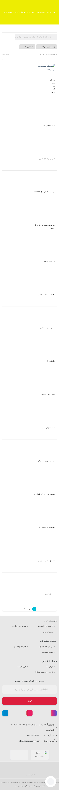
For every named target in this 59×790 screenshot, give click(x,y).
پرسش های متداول (46, 646)
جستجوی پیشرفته (48, 47)
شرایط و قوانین (20, 646)
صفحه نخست (52, 54)
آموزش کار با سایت (45, 626)
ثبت (29, 700)
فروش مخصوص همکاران (43, 672)
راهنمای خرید (48, 632)
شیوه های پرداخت (19, 626)
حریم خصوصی (47, 652)
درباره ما (49, 667)
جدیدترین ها (29, 47)
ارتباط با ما (22, 667)
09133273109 (33, 735)
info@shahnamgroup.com (29, 741)
